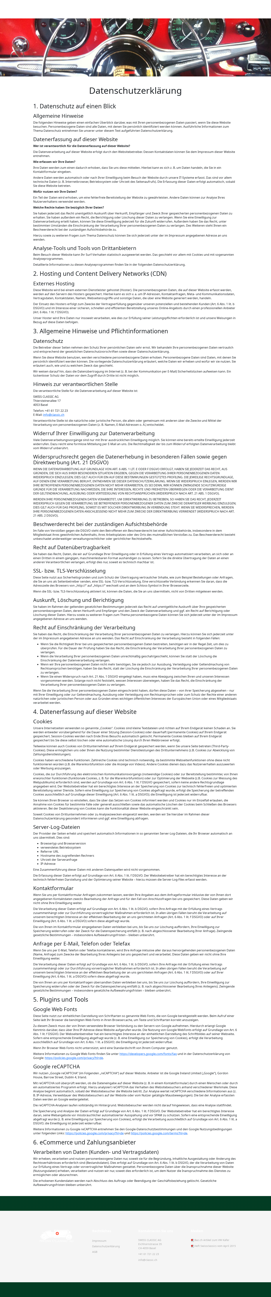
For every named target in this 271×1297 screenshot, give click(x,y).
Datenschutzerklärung (106, 1246)
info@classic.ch (53, 415)
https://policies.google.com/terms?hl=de (159, 1133)
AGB (94, 1252)
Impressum (99, 1240)
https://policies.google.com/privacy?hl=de (74, 1058)
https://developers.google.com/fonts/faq (148, 1054)
